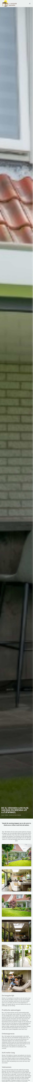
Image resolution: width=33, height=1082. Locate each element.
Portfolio (6, 815)
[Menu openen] (29, 3)
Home (2, 815)
